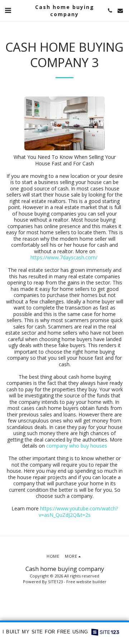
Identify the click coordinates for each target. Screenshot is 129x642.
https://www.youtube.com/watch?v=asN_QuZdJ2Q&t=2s (78, 511)
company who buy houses (76, 445)
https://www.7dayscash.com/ (63, 257)
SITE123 (55, 581)
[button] (8, 10)
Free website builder (86, 581)
